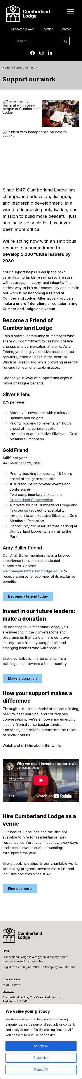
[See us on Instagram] (41, 53)
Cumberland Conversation (31, 500)
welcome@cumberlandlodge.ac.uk (33, 571)
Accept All (41, 1046)
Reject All (41, 1069)
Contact (66, 29)
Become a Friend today (28, 596)
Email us (8, 991)
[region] (41, 1041)
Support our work (23, 29)
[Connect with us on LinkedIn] (50, 53)
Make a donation (22, 678)
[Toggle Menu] (70, 11)
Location (47, 29)
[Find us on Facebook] (32, 53)
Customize (41, 1058)
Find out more (20, 888)
